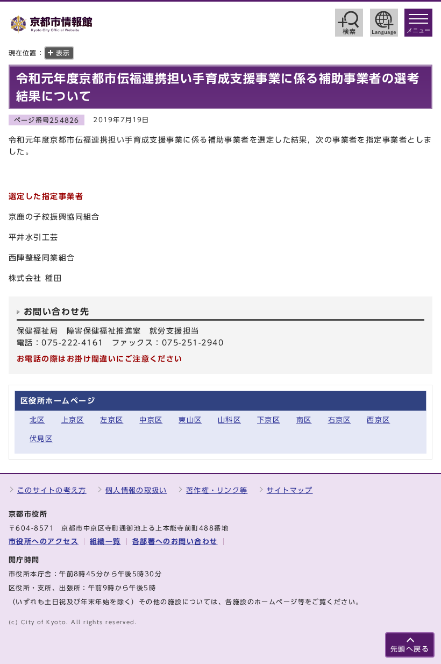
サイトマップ (290, 490)
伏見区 (41, 438)
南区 (304, 419)
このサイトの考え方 (52, 490)
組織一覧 (105, 541)
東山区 (190, 419)
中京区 (150, 419)
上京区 (72, 419)
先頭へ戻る (409, 649)
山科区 (229, 419)
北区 (37, 419)
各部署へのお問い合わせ (175, 541)
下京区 (268, 419)
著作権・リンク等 (216, 490)
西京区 (378, 419)
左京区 (111, 419)
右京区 (339, 419)
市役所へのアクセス (44, 541)
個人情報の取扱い (136, 490)
